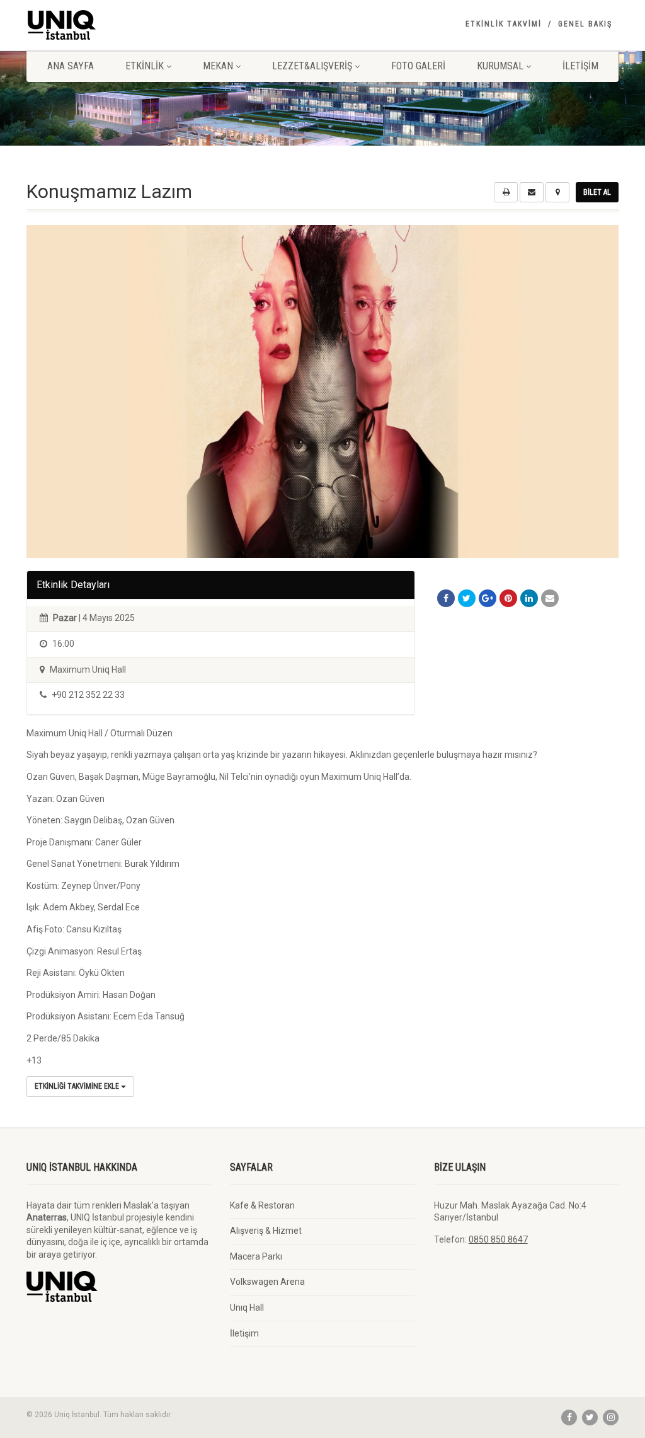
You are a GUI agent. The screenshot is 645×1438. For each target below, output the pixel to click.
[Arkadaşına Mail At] (550, 598)
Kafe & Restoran (262, 1205)
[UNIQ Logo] (118, 24)
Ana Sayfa (70, 66)
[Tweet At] (467, 598)
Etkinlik (144, 66)
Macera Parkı (256, 1256)
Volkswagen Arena (267, 1282)
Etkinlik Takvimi (503, 24)
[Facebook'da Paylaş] (446, 598)
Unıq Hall (247, 1307)
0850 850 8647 (498, 1239)
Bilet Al (597, 192)
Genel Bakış (585, 24)
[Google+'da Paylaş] (487, 598)
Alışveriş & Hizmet (266, 1231)
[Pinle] (508, 598)
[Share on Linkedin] (529, 598)
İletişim (580, 66)
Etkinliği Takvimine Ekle (78, 1086)
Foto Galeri (418, 66)
